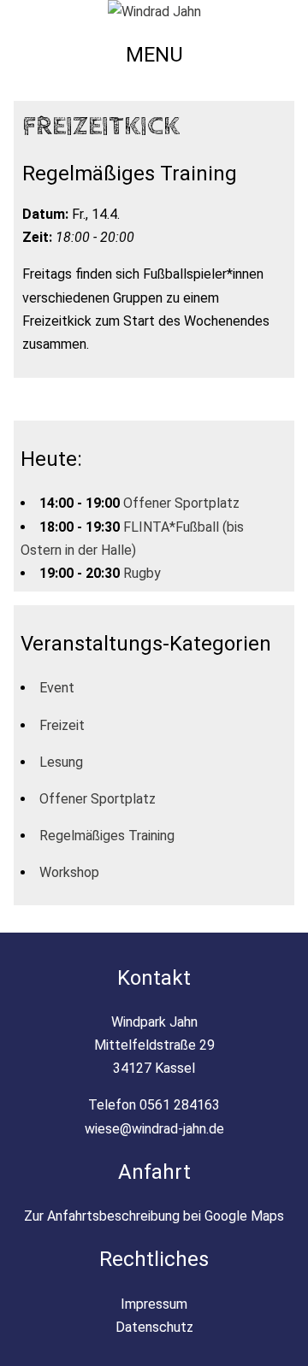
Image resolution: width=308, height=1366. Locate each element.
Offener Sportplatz (181, 503)
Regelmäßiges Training (107, 835)
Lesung (61, 762)
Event (56, 688)
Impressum (154, 1304)
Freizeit (62, 725)
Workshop (69, 872)
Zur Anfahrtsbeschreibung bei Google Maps (154, 1216)
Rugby (142, 573)
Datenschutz (154, 1327)
